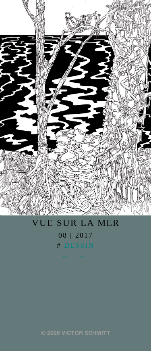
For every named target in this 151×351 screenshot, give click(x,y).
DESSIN (79, 245)
